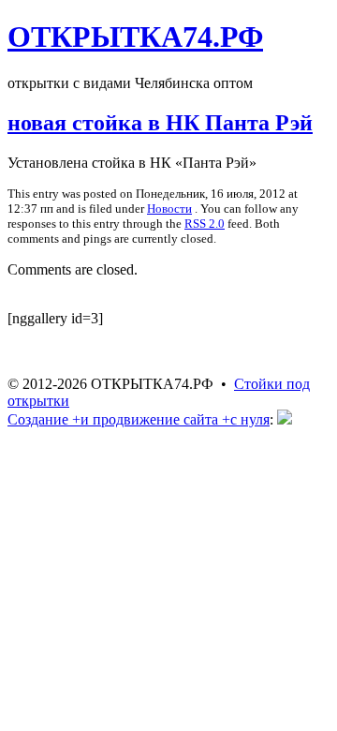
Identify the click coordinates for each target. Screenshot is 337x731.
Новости (169, 208)
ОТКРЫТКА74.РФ (135, 36)
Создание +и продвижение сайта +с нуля (138, 419)
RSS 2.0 (204, 223)
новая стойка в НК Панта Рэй (160, 123)
